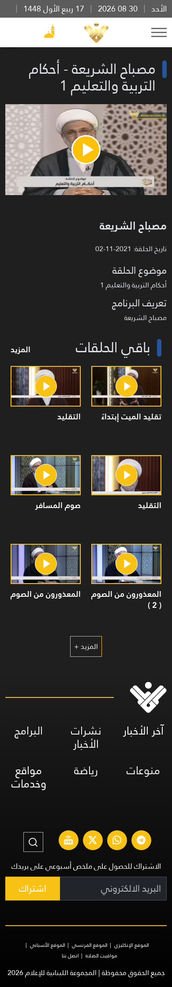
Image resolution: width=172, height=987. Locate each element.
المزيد (20, 349)
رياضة (86, 770)
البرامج (29, 730)
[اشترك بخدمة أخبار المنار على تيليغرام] (141, 841)
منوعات (143, 770)
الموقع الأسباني (47, 945)
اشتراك (32, 888)
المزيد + (86, 646)
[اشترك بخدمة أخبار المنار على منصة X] (92, 841)
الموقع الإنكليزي (131, 945)
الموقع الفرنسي (90, 945)
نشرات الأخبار (86, 737)
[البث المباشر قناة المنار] (68, 841)
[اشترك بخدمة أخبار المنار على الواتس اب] (116, 841)
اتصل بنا (70, 956)
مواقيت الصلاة (101, 956)
